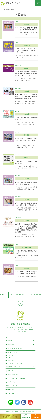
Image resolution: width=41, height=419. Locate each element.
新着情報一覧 (10, 9)
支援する (10, 358)
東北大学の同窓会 (12, 374)
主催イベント (11, 371)
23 (40, 295)
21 (34, 295)
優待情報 (26, 24)
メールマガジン (12, 382)
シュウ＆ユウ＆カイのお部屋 (16, 378)
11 (5, 295)
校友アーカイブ (12, 386)
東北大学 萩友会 (13, 3)
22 (37, 295)
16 (20, 295)
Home (9, 337)
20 (31, 295)
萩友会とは (10, 344)
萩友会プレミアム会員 (13, 367)
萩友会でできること (13, 352)
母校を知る (10, 360)
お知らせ (26, 158)
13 (11, 295)
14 (14, 295)
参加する (10, 355)
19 (28, 295)
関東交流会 (27, 45)
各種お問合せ (11, 389)
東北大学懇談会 (26, 247)
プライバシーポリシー (14, 393)
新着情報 (9, 340)
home (3, 9)
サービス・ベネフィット (14, 363)
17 (23, 295)
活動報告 (26, 68)
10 (3, 295)
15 (17, 295)
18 (25, 295)
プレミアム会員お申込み (14, 349)
